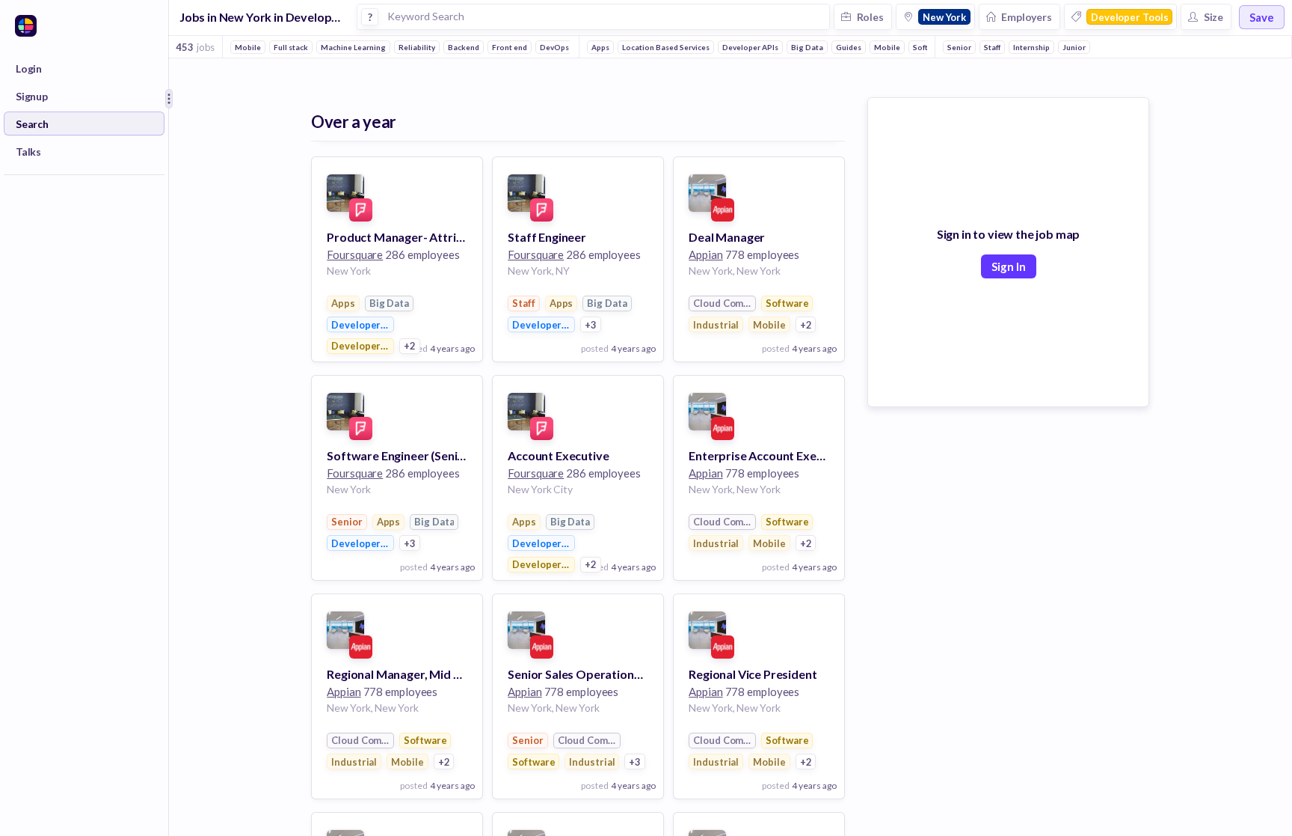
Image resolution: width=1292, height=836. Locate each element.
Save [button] (1261, 17)
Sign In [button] (1008, 266)
